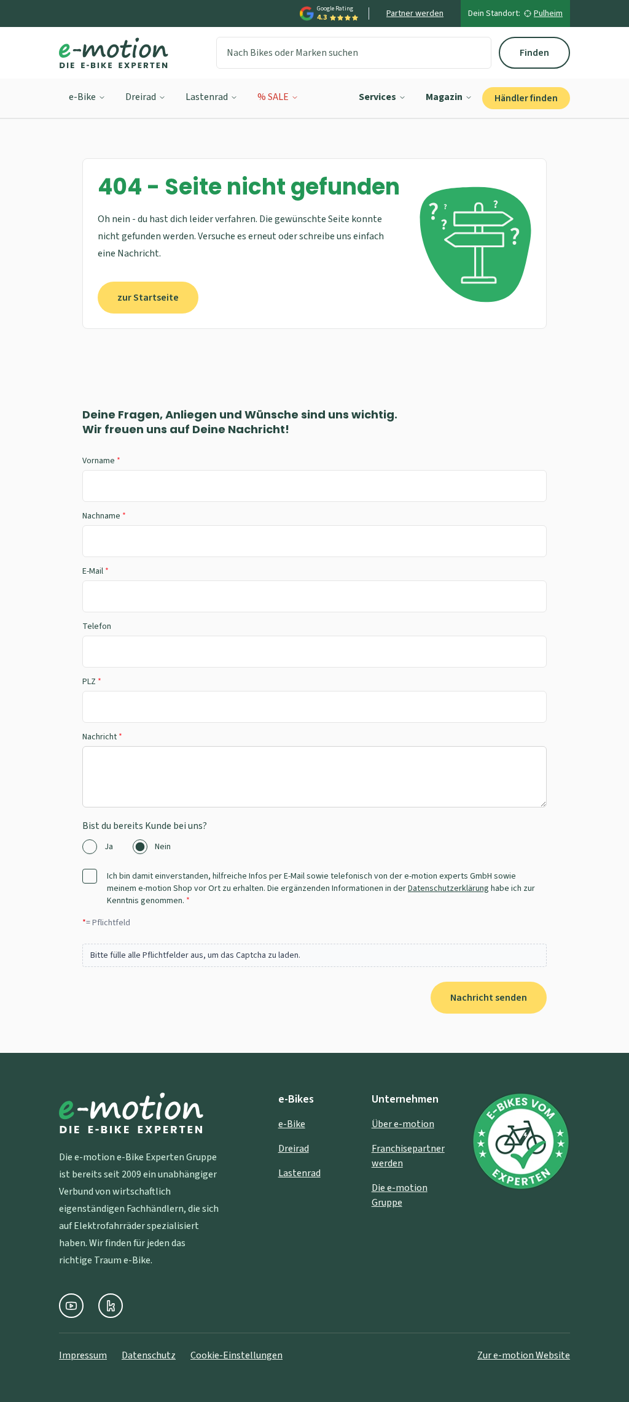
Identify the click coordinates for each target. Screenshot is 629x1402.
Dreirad (140, 97)
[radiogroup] (314, 846)
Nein (163, 846)
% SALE (273, 97)
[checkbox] (89, 876)
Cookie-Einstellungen (236, 1355)
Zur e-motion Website (523, 1355)
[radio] (89, 846)
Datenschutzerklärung (448, 888)
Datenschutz (149, 1355)
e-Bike (82, 97)
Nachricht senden (488, 997)
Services (377, 97)
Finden (534, 53)
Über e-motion (403, 1124)
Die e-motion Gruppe (400, 1195)
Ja (108, 846)
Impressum (83, 1355)
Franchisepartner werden (408, 1156)
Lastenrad (207, 97)
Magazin (444, 97)
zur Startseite (148, 297)
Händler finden (526, 98)
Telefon (96, 626)
